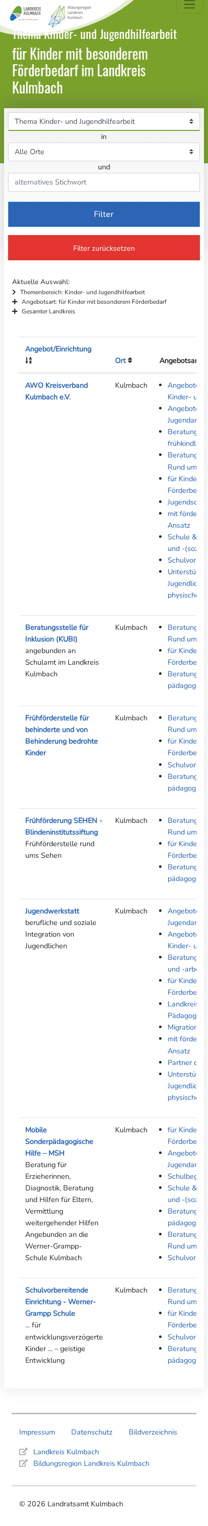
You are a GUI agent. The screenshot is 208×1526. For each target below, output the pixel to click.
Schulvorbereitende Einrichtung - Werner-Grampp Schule (60, 1301)
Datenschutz (92, 1432)
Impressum (37, 1432)
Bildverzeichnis (153, 1432)
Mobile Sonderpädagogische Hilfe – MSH (59, 1141)
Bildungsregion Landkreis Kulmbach (91, 1463)
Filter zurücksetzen (104, 248)
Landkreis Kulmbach (66, 1452)
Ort (120, 360)
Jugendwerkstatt (52, 911)
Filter (104, 214)
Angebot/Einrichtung (58, 349)
